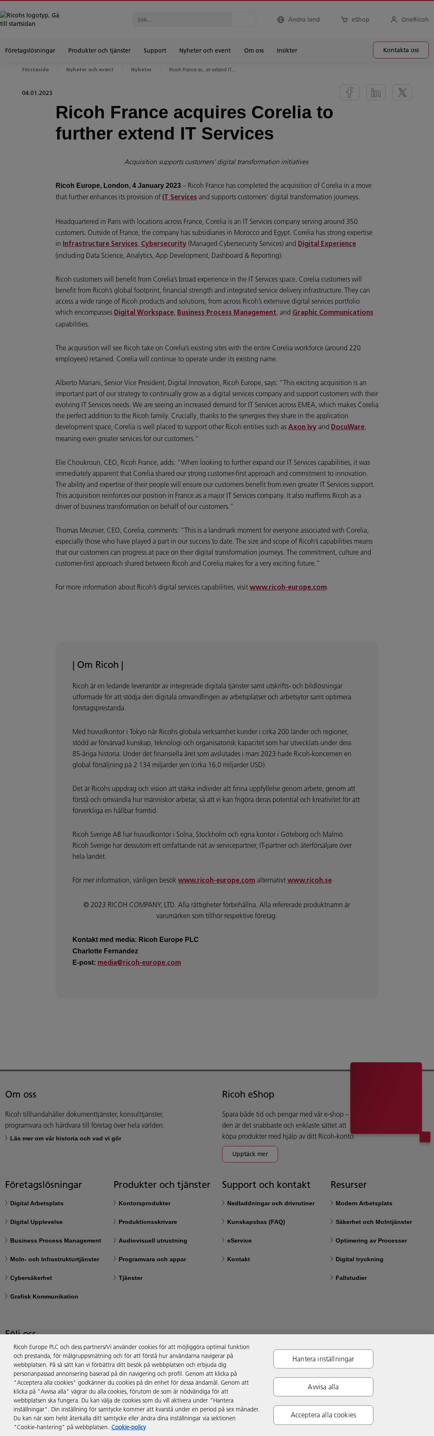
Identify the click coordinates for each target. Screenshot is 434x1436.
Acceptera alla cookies (323, 1415)
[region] (217, 1385)
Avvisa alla (323, 1387)
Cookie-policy (128, 1427)
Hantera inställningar (323, 1359)
